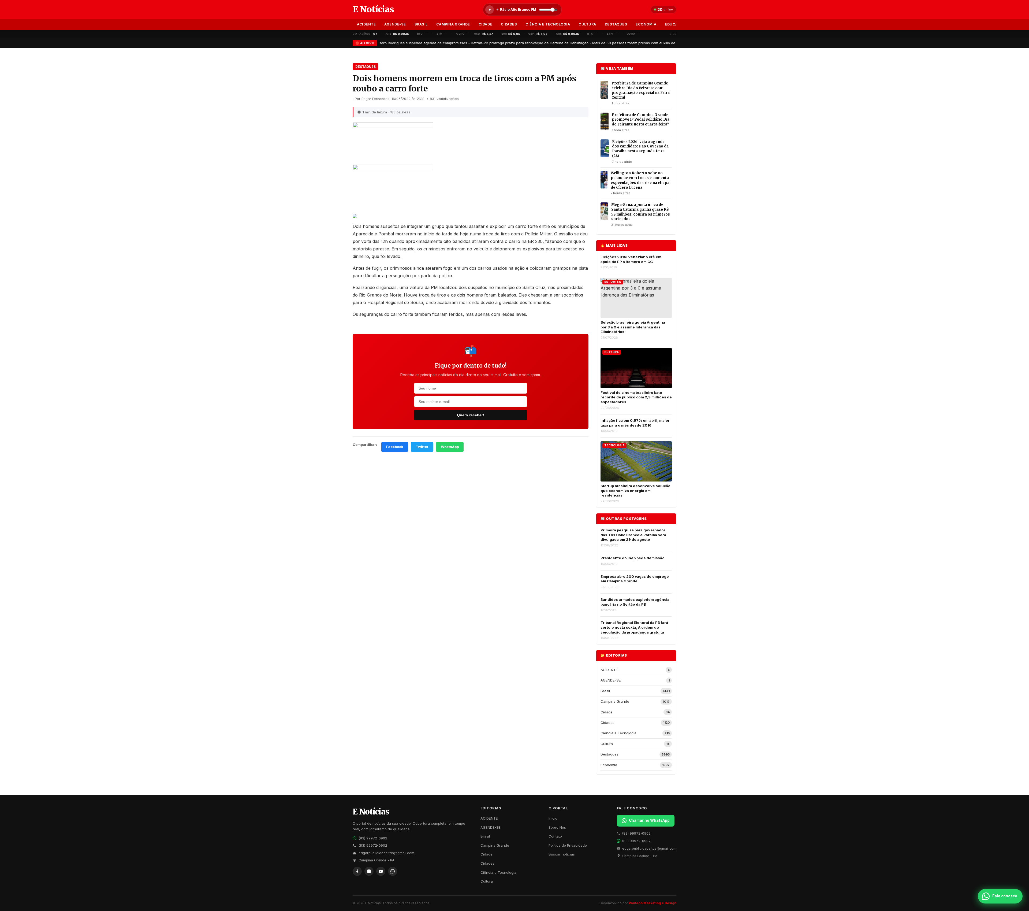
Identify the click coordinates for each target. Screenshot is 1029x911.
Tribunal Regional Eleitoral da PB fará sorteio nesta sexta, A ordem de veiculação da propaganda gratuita (634, 627)
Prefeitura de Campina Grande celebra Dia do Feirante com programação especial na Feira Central (641, 90)
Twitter (422, 447)
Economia (646, 24)
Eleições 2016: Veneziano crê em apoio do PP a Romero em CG (631, 259)
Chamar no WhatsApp (649, 820)
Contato (555, 836)
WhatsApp (450, 447)
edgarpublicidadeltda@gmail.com (386, 853)
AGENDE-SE (395, 24)
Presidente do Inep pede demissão (633, 558)
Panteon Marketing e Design (652, 903)
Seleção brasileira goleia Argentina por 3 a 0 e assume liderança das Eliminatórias (633, 327)
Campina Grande (453, 24)
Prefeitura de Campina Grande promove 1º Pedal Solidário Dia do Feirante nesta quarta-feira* (640, 120)
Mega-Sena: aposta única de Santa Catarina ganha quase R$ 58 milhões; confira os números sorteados (640, 211)
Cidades (509, 24)
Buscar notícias (562, 854)
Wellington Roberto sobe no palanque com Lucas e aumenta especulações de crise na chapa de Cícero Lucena (640, 180)
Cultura (587, 24)
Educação (675, 24)
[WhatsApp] (392, 871)
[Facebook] (357, 871)
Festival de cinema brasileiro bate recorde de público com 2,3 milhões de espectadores (636, 397)
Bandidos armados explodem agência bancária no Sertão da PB (635, 601)
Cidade (485, 24)
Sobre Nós (557, 827)
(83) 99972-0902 (373, 838)
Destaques (616, 24)
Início (553, 818)
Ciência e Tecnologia (547, 24)
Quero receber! (470, 415)
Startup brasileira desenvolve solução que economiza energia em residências (635, 490)
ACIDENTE (366, 24)
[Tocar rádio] (489, 9)
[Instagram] (369, 871)
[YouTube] (380, 871)
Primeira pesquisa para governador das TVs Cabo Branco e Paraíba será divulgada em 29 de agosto (633, 535)
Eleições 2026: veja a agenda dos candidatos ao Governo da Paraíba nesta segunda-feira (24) (640, 148)
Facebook (394, 447)
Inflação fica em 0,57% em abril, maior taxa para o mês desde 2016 (635, 422)
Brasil (421, 24)
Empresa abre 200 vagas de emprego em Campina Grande (635, 578)
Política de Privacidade (568, 845)
